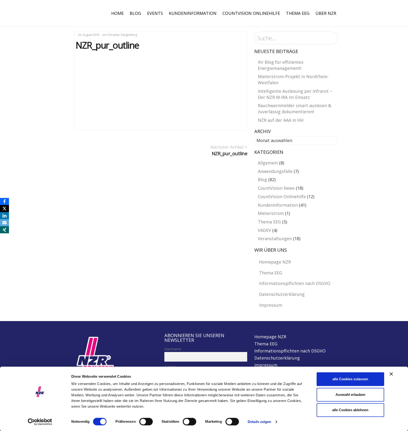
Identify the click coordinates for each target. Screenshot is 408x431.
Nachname (172, 349)
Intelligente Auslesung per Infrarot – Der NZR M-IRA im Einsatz (295, 94)
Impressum (270, 305)
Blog (135, 13)
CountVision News (276, 188)
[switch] (146, 421)
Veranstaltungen (275, 238)
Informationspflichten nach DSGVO (294, 283)
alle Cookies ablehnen (350, 410)
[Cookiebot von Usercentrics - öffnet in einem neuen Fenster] (40, 421)
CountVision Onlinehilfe (251, 13)
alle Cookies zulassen (350, 379)
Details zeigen (259, 422)
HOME (117, 13)
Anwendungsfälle (275, 171)
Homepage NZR (275, 262)
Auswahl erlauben (350, 395)
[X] (4, 208)
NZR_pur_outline (229, 153)
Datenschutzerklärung (282, 294)
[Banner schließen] (391, 374)
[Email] (4, 222)
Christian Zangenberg (122, 35)
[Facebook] (4, 201)
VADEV (264, 230)
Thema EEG (298, 13)
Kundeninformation (193, 13)
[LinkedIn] (4, 215)
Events (155, 13)
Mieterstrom (271, 213)
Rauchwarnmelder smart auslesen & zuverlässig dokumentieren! (294, 108)
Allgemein (268, 163)
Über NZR (325, 13)
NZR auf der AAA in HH (280, 120)
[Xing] (4, 229)
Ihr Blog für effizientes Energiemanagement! (280, 65)
